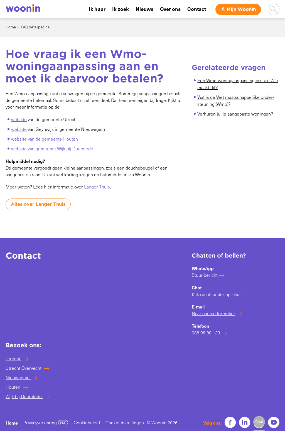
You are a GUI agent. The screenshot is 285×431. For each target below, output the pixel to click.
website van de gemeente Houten (44, 139)
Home (11, 27)
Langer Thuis (97, 187)
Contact (196, 8)
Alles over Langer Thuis (38, 204)
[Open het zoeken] (273, 9)
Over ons (170, 8)
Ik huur (97, 8)
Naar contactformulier (213, 313)
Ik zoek (120, 8)
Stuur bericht (205, 275)
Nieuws (144, 8)
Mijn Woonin (241, 9)
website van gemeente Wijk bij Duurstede (52, 148)
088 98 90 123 (206, 333)
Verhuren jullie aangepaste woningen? (235, 114)
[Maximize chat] (259, 422)
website (19, 119)
